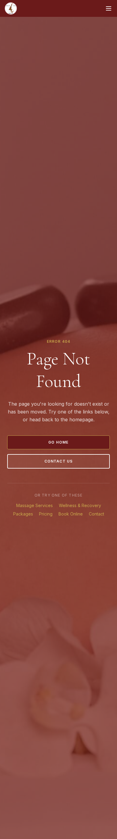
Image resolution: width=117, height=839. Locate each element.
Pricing (45, 513)
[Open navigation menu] (109, 8)
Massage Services (34, 505)
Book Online (70, 513)
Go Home (58, 442)
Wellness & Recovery (80, 505)
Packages (23, 513)
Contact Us (58, 461)
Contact (96, 513)
